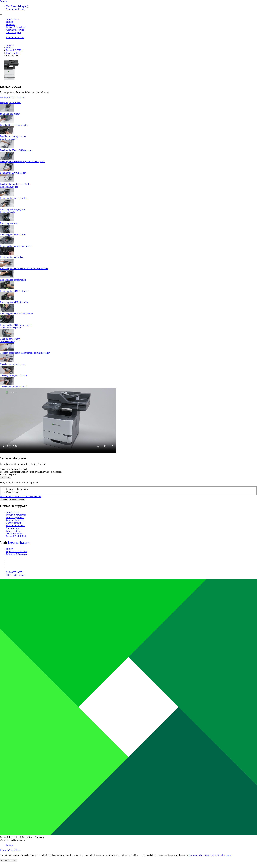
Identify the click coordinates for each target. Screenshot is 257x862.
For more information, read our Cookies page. (210, 855)
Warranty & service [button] (15, 30)
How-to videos (13, 53)
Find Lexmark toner (15, 525)
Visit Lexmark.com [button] (15, 9)
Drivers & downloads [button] (16, 27)
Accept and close (8, 860)
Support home (12, 512)
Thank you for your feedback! (14, 469)
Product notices (13, 531)
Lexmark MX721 (14, 50)
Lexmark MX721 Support (12, 97)
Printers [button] (9, 21)
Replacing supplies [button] (9, 186)
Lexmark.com (18, 542)
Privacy (9, 845)
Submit (4, 499)
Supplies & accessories (16, 551)
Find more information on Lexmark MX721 (20, 496)
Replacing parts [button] (7, 212)
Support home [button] (12, 19)
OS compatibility (14, 533)
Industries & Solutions (16, 554)
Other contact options (16, 575)
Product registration (15, 517)
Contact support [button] (13, 32)
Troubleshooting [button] (7, 341)
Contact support (17, 499)
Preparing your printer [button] (10, 102)
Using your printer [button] (8, 139)
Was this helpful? (8, 474)
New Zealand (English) (17, 6)
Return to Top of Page (10, 850)
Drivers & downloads (16, 515)
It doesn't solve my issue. (17, 489)
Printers (9, 47)
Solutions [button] (10, 24)
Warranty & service (15, 520)
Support (9, 45)
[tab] (128, 102)
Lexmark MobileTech (16, 536)
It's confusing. (12, 492)
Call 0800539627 (14, 572)
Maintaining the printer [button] (10, 327)
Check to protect (13, 528)
